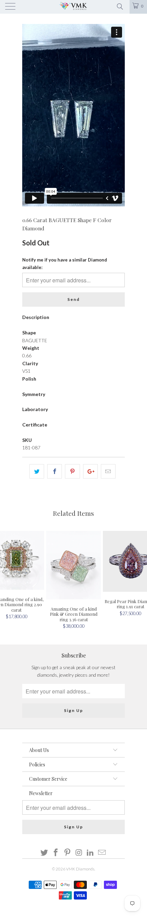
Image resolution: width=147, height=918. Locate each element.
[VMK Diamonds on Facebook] (56, 853)
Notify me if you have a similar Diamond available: (64, 263)
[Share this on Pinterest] (72, 471)
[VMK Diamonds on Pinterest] (67, 853)
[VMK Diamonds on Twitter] (44, 853)
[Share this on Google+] (90, 471)
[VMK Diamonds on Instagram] (79, 853)
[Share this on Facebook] (54, 471)
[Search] (119, 6)
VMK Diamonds (80, 868)
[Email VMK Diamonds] (102, 853)
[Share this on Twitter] (36, 471)
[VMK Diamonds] (73, 7)
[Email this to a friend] (108, 471)
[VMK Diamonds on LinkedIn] (90, 853)
